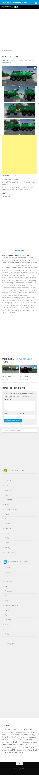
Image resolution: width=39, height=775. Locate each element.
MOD (16, 747)
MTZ (19, 747)
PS (13, 749)
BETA (3, 730)
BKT (9, 730)
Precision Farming (7, 750)
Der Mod (21, 730)
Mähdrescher (9, 490)
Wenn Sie (17, 752)
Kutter (7, 495)
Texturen (7, 543)
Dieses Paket (9, 735)
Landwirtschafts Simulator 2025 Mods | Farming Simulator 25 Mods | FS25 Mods (15, 2)
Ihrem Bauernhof (12, 740)
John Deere (16, 742)
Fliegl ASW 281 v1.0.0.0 (26, 376)
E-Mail (22, 413)
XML (23, 752)
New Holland (23, 747)
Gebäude (8, 524)
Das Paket (14, 730)
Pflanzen (32, 747)
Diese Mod (19, 732)
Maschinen (7, 744)
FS (35, 737)
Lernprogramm (10, 552)
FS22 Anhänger (7, 51)
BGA (6, 730)
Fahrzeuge (8, 500)
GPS (3, 740)
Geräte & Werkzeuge (11, 509)
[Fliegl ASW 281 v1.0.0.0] (28, 369)
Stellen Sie (18, 750)
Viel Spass (10, 752)
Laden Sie (31, 742)
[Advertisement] (19, 28)
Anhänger (8, 547)
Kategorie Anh (25, 742)
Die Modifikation (6, 732)
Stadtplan (8, 476)
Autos (7, 514)
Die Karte (28, 730)
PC (28, 747)
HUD (5, 740)
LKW (35, 742)
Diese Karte (14, 732)
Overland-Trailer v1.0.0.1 (9, 376)
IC (7, 740)
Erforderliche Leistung (24, 734)
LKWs (6, 485)
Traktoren (8, 481)
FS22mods (6, 60)
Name (6, 413)
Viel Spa (5, 752)
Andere (7, 519)
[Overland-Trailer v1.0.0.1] (10, 369)
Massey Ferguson (19, 745)
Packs (7, 538)
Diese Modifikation (27, 732)
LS (2, 745)
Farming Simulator (27, 737)
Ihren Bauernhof (21, 740)
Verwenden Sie (24, 750)
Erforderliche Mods (11, 737)
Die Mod (34, 730)
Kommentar (8, 399)
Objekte (7, 533)
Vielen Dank (32, 750)
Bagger (7, 504)
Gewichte (8, 528)
